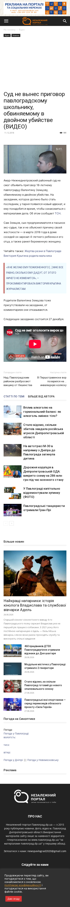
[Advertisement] (35, 64)
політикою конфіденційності (22, 885)
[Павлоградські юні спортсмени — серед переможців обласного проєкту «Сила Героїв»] (13, 704)
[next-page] (11, 523)
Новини (16, 35)
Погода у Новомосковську (43, 760)
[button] (6, 21)
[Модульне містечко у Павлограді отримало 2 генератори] (13, 669)
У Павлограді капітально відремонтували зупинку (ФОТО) (41, 493)
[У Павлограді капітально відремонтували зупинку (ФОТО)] (13, 493)
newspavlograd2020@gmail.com (46, 851)
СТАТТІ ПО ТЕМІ (14, 396)
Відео (22, 29)
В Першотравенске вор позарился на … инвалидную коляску (51, 381)
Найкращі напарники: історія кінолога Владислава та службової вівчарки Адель (35, 605)
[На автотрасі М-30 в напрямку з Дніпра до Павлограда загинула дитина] (13, 450)
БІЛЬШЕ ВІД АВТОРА (41, 396)
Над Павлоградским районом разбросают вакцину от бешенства (18, 381)
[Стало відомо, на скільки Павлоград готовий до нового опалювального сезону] (13, 686)
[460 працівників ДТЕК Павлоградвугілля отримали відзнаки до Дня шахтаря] (13, 650)
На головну (9, 29)
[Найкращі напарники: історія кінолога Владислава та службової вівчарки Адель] (35, 573)
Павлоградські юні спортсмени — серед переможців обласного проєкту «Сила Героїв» (45, 703)
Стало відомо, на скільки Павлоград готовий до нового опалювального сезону (43, 685)
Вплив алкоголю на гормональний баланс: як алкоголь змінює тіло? (42, 412)
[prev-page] (6, 523)
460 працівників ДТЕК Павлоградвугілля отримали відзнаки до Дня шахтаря (42, 650)
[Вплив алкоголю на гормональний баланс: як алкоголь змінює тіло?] (13, 411)
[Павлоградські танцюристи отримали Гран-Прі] (13, 510)
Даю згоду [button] (14, 898)
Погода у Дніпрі (13, 760)
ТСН (57, 213)
